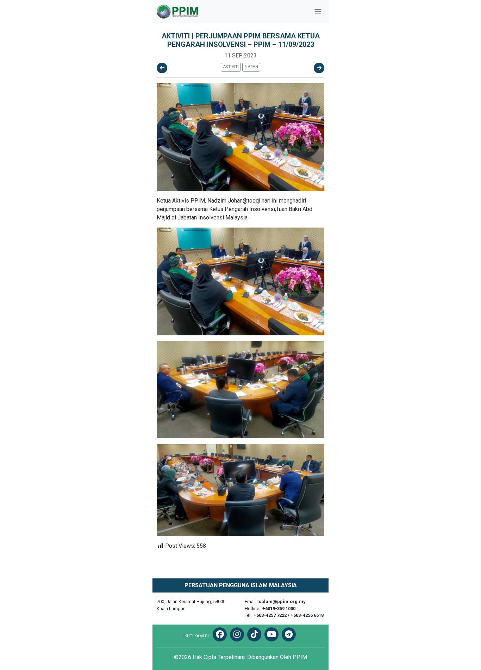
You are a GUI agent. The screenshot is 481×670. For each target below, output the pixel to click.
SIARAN (251, 66)
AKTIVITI (231, 66)
